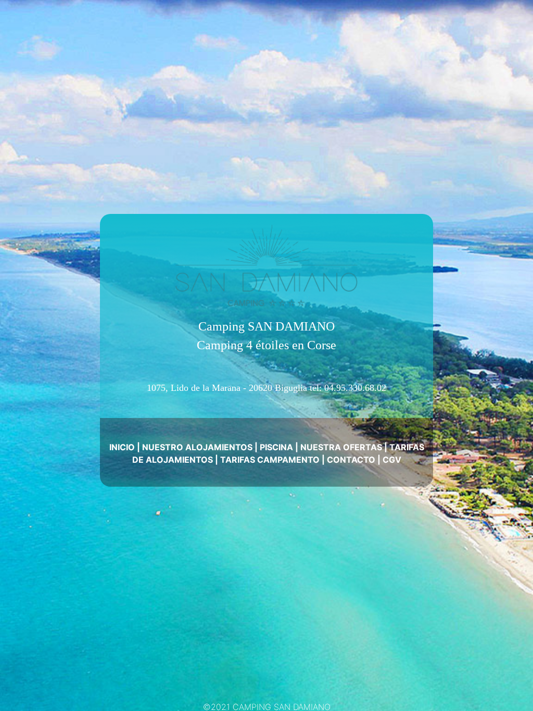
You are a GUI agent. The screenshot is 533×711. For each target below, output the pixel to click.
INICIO (122, 447)
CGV (392, 459)
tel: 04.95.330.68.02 (348, 388)
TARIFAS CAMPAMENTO (270, 459)
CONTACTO (351, 459)
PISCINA (276, 447)
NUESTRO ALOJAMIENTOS (197, 447)
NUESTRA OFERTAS (341, 447)
